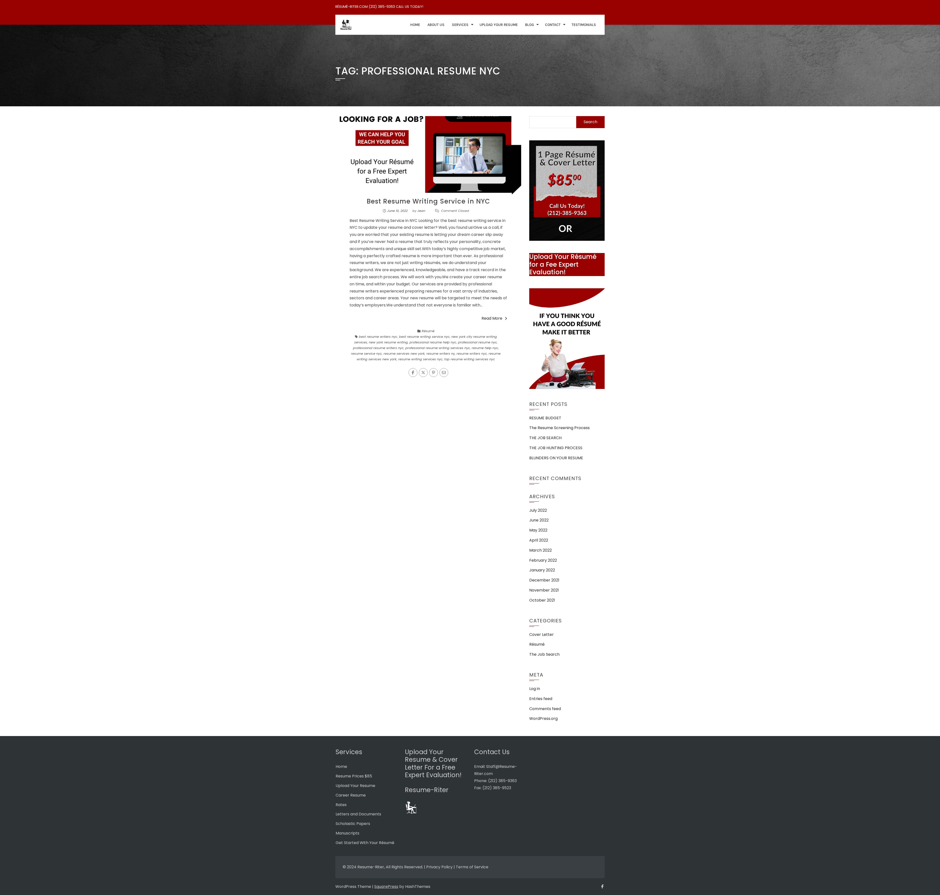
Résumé (428, 331)
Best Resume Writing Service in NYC (428, 201)
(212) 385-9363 (502, 781)
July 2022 (538, 510)
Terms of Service (472, 867)
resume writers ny (440, 353)
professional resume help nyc (433, 342)
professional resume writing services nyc (437, 348)
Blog (529, 25)
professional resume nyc (477, 342)
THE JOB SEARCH (545, 438)
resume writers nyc (472, 353)
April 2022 (538, 540)
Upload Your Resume (499, 25)
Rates (341, 805)
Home (415, 25)
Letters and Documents (358, 814)
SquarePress (386, 886)
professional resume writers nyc (378, 348)
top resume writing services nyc (469, 359)
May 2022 (538, 530)
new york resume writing (388, 342)
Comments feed (545, 709)
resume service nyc (366, 353)
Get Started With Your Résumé (365, 843)
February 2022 (543, 560)
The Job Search (544, 654)
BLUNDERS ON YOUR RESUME (556, 458)
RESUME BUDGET (545, 418)
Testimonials (584, 25)
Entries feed (540, 698)
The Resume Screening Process (559, 428)
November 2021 (544, 590)
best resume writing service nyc (424, 337)
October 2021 (542, 600)
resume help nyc (485, 348)
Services (460, 25)
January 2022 (542, 570)
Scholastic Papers (353, 823)
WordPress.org (543, 718)
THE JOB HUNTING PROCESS (555, 448)
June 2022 (539, 520)
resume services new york (404, 353)
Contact (553, 25)
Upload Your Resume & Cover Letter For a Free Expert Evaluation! (433, 763)
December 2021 (544, 580)
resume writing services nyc (420, 359)
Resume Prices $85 (354, 776)
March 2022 (540, 550)
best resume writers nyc (378, 337)
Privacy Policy (439, 867)
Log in (534, 688)
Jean (421, 211)
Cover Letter (541, 634)
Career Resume (351, 795)
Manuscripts (347, 833)
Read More (492, 318)
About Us (436, 25)
